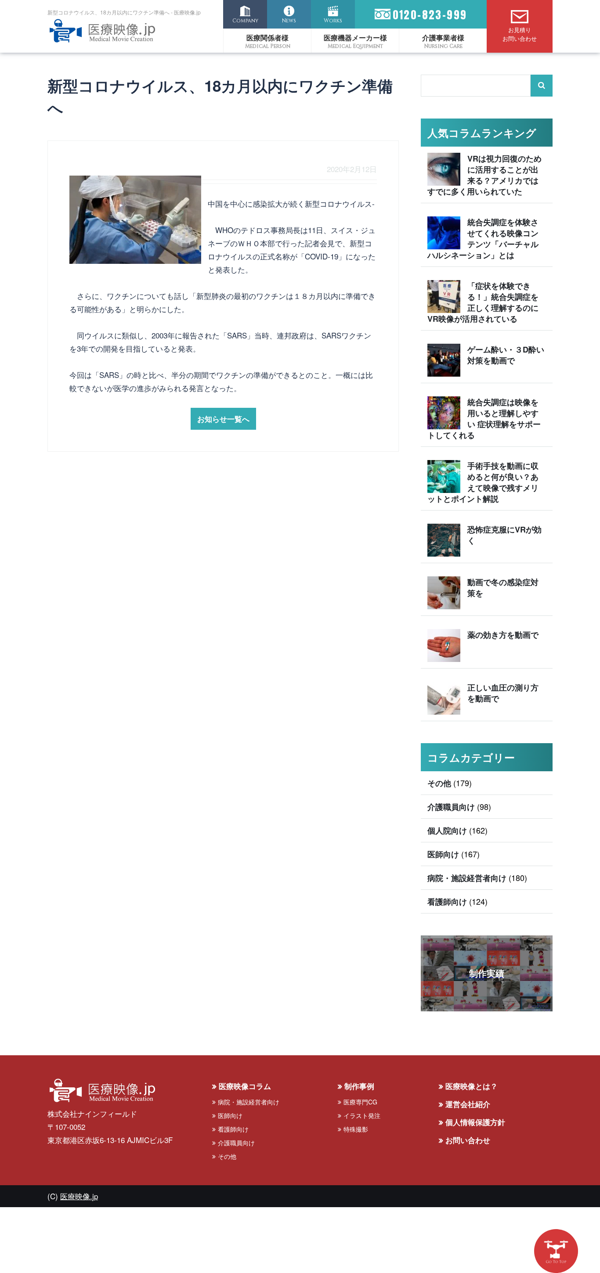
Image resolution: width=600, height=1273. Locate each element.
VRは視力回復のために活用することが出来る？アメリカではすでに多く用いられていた (484, 175)
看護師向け (447, 901)
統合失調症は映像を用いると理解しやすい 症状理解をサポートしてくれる (484, 418)
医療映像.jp (79, 1195)
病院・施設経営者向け (466, 878)
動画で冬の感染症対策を (503, 587)
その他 (439, 783)
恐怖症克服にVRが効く (504, 535)
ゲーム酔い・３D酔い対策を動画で (505, 355)
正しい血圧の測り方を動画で (503, 693)
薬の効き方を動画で (503, 634)
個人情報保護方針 (475, 1122)
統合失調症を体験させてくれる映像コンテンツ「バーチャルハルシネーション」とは (483, 238)
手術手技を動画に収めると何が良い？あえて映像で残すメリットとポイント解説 (483, 482)
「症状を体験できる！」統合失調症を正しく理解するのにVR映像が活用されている (483, 302)
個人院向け (447, 830)
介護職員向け (451, 807)
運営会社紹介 (467, 1104)
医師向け (443, 854)
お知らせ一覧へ (223, 419)
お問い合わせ (467, 1140)
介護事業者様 (443, 37)
